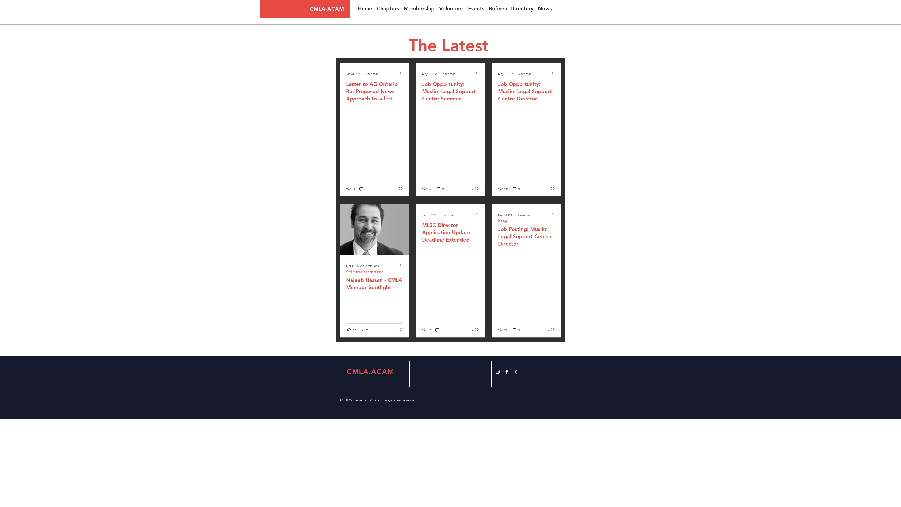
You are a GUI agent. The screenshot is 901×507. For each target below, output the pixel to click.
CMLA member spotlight (364, 272)
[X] (515, 371)
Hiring (502, 221)
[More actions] (402, 74)
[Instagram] (497, 371)
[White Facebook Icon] (506, 371)
